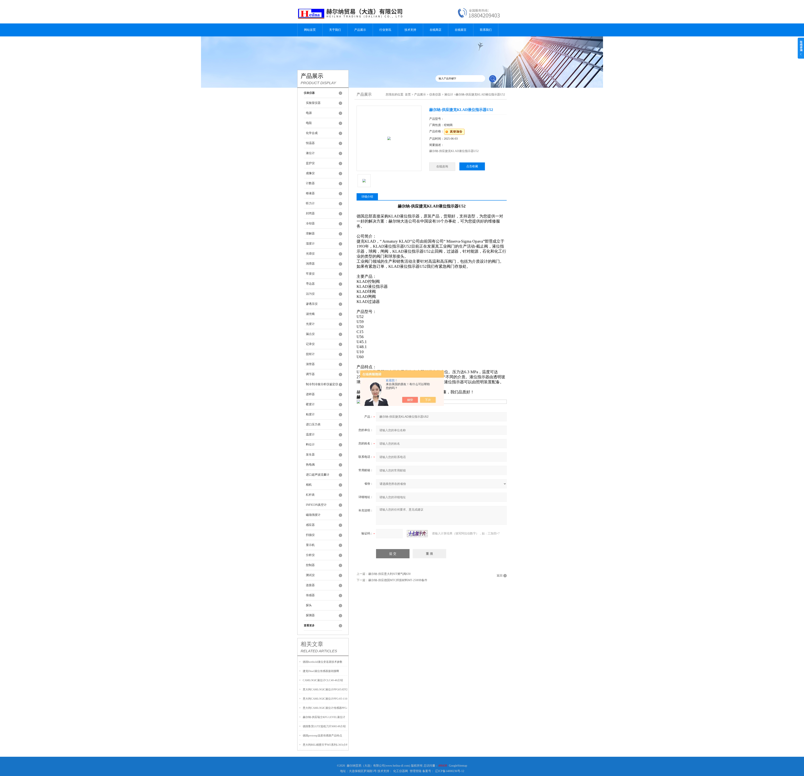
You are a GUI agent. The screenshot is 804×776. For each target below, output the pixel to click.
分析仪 (310, 555)
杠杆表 (310, 494)
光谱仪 (310, 253)
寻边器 (310, 283)
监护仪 (310, 163)
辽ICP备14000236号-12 (449, 771)
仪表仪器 (435, 94)
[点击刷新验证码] (417, 533)
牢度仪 (310, 273)
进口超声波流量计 (317, 474)
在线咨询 (442, 166)
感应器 (310, 524)
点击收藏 (472, 166)
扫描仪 (310, 535)
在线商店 (435, 29)
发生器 (310, 454)
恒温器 (310, 143)
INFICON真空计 (316, 504)
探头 (309, 605)
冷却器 (310, 223)
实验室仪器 (313, 102)
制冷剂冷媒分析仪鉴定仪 (322, 384)
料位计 (310, 444)
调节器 (310, 374)
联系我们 (486, 29)
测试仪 (310, 575)
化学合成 (312, 133)
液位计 (310, 153)
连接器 (310, 585)
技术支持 (410, 29)
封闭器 (310, 213)
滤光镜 (310, 313)
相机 (309, 484)
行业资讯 (385, 29)
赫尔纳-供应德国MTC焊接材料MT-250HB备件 (397, 580)
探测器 (310, 615)
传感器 (310, 595)
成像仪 (310, 173)
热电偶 (310, 464)
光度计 (310, 324)
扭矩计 (310, 354)
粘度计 (310, 414)
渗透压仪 (312, 303)
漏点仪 (310, 334)
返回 (499, 575)
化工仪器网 (400, 771)
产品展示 (360, 29)
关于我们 (335, 29)
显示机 (310, 545)
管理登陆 (415, 771)
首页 (408, 94)
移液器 (310, 193)
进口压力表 (313, 424)
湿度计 (310, 243)
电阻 (309, 123)
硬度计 (310, 404)
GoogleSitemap (458, 765)
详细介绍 (367, 196)
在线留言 (460, 29)
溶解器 (310, 233)
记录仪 (310, 344)
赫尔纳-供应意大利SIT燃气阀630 (389, 573)
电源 (309, 113)
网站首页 (310, 29)
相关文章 (312, 644)
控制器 (310, 565)
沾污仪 (310, 293)
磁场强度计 (313, 514)
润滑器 (310, 263)
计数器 (310, 183)
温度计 (310, 434)
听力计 (310, 203)
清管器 (310, 364)
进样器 (310, 394)
